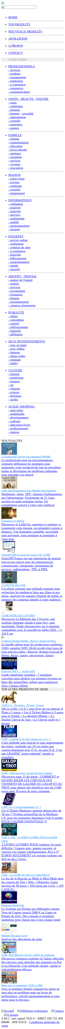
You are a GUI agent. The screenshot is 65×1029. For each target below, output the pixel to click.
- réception (15, 157)
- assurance (15, 124)
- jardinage (15, 186)
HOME (13, 17)
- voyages (14, 164)
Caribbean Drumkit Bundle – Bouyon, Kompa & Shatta (28, 641)
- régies (13, 316)
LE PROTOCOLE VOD (13, 585)
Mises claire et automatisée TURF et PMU (22, 985)
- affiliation (15, 334)
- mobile (13, 222)
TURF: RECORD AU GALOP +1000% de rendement (27, 955)
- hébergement (17, 258)
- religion (14, 388)
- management (17, 77)
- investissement (18, 302)
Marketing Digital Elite (12, 905)
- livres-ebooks (17, 149)
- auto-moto (15, 410)
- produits (14, 73)
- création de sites (19, 247)
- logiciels (14, 211)
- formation (15, 294)
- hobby (13, 363)
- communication (19, 92)
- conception (16, 320)
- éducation (15, 146)
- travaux (14, 182)
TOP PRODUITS (19, 24)
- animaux (14, 153)
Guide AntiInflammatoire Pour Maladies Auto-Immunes (28, 490)
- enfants (13, 138)
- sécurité (14, 229)
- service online (18, 240)
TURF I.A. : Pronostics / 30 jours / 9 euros (22, 705)
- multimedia (16, 218)
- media (13, 399)
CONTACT (15, 53)
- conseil (13, 323)
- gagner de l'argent (20, 280)
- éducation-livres (19, 424)
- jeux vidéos (16, 348)
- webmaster (16, 243)
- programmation (18, 225)
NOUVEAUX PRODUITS (25, 31)
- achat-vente (16, 178)
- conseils (14, 120)
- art (11, 385)
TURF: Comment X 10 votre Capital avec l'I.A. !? (26, 739)
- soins (12, 102)
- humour (14, 352)
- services (14, 70)
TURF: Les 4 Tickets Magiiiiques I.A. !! (21, 807)
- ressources (15, 88)
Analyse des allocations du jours (21, 939)
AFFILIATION (17, 38)
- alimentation (17, 117)
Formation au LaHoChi (12, 521)
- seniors (13, 128)
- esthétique (15, 106)
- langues (14, 381)
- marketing (15, 81)
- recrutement (16, 291)
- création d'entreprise (22, 305)
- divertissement (18, 417)
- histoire (14, 374)
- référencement (18, 327)
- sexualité (26, 113)
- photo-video (16, 356)
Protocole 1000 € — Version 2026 (18, 671)
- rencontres (15, 168)
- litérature (14, 396)
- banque (13, 298)
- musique (14, 359)
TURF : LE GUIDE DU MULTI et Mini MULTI (25, 875)
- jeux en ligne (17, 345)
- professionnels (18, 428)
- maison (13, 432)
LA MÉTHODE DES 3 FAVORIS (18, 615)
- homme (14, 113)
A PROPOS (15, 45)
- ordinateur (15, 204)
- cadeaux (14, 421)
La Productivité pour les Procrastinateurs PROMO (26, 456)
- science (13, 392)
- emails (13, 265)
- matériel (14, 207)
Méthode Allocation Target (14, 935)
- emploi (13, 283)
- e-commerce (17, 84)
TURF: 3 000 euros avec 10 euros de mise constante (26, 773)
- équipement (16, 193)
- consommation (18, 142)
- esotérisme (16, 377)
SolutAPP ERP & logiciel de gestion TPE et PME (25, 555)
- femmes (14, 110)
